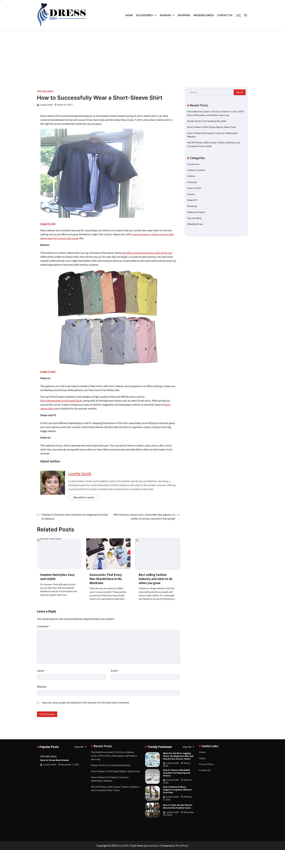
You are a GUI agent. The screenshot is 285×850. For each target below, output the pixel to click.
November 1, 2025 (70, 764)
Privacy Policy (206, 764)
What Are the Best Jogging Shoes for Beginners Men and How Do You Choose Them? (178, 756)
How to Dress (194, 188)
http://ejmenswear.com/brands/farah (61, 400)
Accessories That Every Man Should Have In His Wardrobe (106, 579)
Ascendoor (153, 845)
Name (41, 670)
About (202, 758)
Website (42, 686)
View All (79, 746)
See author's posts (83, 497)
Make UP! (192, 200)
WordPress (181, 845)
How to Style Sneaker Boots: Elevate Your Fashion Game (178, 806)
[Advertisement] (142, 56)
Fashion (165, 15)
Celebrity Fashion (196, 170)
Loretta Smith (46, 105)
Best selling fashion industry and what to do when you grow (156, 579)
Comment (43, 626)
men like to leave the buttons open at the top (147, 252)
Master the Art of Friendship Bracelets (206, 121)
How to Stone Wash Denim (54, 760)
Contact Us (224, 15)
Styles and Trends (196, 212)
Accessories (144, 15)
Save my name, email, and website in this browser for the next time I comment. (85, 702)
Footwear (192, 182)
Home (129, 15)
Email (115, 670)
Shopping (184, 15)
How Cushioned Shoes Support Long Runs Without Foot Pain (177, 789)
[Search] (245, 15)
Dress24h (122, 845)
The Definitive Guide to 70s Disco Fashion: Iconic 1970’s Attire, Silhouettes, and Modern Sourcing (114, 756)
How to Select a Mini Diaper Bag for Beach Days (211, 127)
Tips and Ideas (45, 91)
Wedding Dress (203, 15)
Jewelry (191, 194)
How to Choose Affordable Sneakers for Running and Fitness (176, 773)
